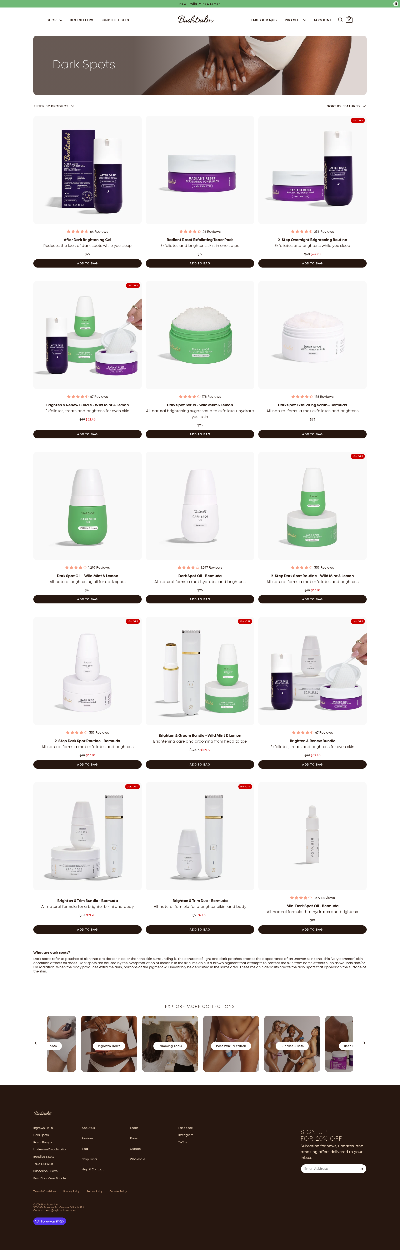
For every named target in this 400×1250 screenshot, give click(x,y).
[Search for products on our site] (340, 19)
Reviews (87, 1138)
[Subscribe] (362, 1169)
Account (322, 20)
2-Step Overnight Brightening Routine (312, 240)
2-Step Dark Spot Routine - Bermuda (87, 741)
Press (134, 1138)
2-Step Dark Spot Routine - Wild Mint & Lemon (312, 576)
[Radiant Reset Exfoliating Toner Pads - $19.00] (200, 171)
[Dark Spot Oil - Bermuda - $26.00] (200, 507)
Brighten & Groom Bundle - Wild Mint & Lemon (200, 735)
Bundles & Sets (43, 1157)
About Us (88, 1128)
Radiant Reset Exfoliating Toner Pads (200, 240)
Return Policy (94, 1191)
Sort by (343, 106)
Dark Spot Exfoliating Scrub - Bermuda (312, 405)
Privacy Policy (71, 1191)
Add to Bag (87, 263)
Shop (52, 20)
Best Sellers (81, 20)
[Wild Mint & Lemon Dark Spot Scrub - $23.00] (200, 336)
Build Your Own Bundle (49, 1178)
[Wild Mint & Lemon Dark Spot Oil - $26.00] (87, 507)
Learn (134, 1128)
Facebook (185, 1128)
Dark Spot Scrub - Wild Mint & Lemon (200, 405)
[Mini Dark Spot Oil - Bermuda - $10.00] (312, 837)
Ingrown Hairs (43, 1128)
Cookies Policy (118, 1191)
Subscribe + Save (45, 1171)
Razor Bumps (42, 1142)
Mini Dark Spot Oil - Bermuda (312, 906)
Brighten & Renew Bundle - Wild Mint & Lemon (87, 405)
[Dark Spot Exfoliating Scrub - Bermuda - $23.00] (312, 336)
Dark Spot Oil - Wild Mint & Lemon (87, 576)
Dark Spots (41, 1135)
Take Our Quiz (264, 20)
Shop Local (90, 1159)
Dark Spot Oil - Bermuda (200, 576)
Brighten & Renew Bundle (312, 741)
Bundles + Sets (114, 20)
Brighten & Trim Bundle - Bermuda (87, 901)
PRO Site (293, 20)
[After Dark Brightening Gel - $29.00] (87, 171)
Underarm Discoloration (50, 1149)
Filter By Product (51, 106)
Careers (135, 1149)
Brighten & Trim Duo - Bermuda (200, 901)
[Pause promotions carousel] (395, 3)
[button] (35, 1043)
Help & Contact (93, 1169)
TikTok (182, 1142)
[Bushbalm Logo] (196, 18)
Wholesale (137, 1159)
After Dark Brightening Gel (87, 240)
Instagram (185, 1135)
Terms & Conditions (44, 1191)
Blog (85, 1149)
